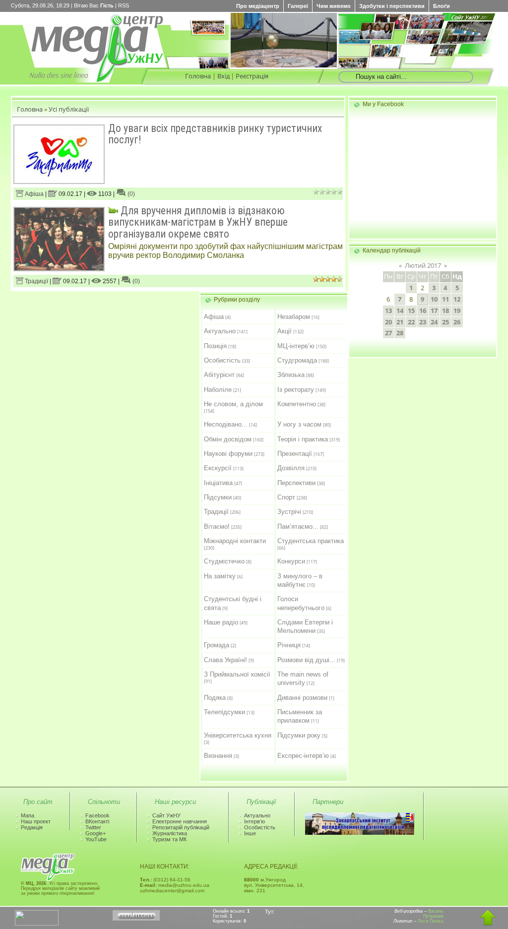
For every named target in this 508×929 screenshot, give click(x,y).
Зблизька (291, 374)
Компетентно (296, 404)
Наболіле (218, 389)
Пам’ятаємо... (297, 526)
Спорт (286, 497)
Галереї (298, 6)
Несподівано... (226, 424)
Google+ (95, 833)
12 (456, 299)
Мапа (27, 815)
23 (422, 321)
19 (456, 310)
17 (434, 310)
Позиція (215, 346)
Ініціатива (218, 483)
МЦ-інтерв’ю (296, 346)
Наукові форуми (228, 453)
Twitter (93, 827)
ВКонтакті (97, 821)
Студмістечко (224, 561)
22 (411, 321)
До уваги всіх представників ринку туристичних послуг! (215, 134)
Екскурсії (218, 468)
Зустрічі (289, 511)
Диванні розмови (302, 697)
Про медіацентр (257, 6)
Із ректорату (295, 389)
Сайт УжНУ (166, 815)
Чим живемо (334, 6)
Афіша (33, 193)
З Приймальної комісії (237, 674)
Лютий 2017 (423, 265)
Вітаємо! (217, 526)
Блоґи (441, 6)
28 (399, 332)
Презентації (294, 453)
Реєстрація (252, 75)
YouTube (96, 839)
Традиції (35, 281)
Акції (284, 331)
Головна (198, 75)
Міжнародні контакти (235, 541)
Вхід (223, 75)
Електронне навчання (179, 821)
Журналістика (169, 833)
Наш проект (36, 821)
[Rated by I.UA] (37, 924)
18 (445, 310)
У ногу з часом (299, 424)
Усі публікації (69, 109)
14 (399, 310)
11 (445, 299)
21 (399, 321)
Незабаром (293, 316)
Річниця (289, 645)
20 (388, 321)
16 (422, 310)
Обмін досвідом (228, 439)
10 (434, 299)
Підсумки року (298, 735)
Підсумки (218, 497)
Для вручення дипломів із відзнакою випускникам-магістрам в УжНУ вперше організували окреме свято (198, 222)
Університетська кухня (237, 735)
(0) (130, 193)
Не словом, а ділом (233, 404)
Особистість (222, 360)
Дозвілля (291, 468)
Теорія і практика (302, 439)
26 (456, 321)
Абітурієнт (219, 374)
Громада (216, 645)
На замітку (220, 576)
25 (445, 321)
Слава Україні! (225, 660)
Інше (250, 833)
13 (388, 310)
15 (411, 310)
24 (434, 321)
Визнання (218, 755)
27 (388, 332)
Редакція (32, 827)
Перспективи (296, 483)
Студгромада (297, 360)
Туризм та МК (169, 839)
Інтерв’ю (254, 821)
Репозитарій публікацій (180, 827)
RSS (123, 5)
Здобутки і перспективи (392, 6)
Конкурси (291, 561)
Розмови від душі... (306, 660)
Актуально (220, 331)
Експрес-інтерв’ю (303, 755)
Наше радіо (221, 622)
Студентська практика (310, 541)
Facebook (97, 815)
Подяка (215, 697)
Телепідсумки (224, 712)
